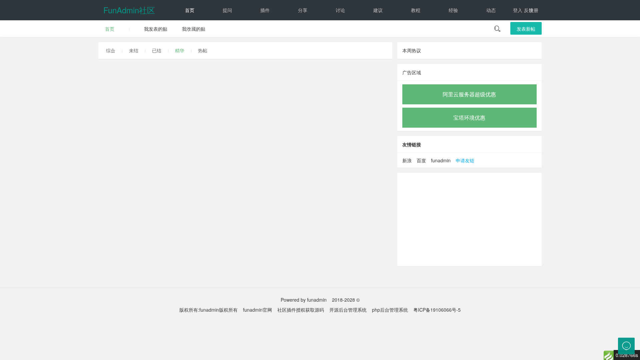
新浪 (407, 160)
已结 (156, 50)
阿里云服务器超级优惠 (469, 94)
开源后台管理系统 (348, 309)
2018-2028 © (346, 299)
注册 (533, 10)
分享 (302, 10)
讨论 (340, 10)
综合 (110, 50)
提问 (227, 10)
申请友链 (465, 160)
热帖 (202, 50)
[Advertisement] (469, 219)
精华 (179, 50)
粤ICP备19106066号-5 (437, 309)
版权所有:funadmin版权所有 (208, 309)
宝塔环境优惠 (469, 117)
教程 (415, 10)
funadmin (441, 160)
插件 (265, 10)
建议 (378, 10)
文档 (189, 30)
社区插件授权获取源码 (300, 309)
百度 (421, 160)
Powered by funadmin (304, 299)
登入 (517, 10)
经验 (453, 10)
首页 (189, 10)
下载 (227, 30)
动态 (491, 10)
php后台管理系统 (390, 309)
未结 (133, 50)
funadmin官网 (257, 309)
